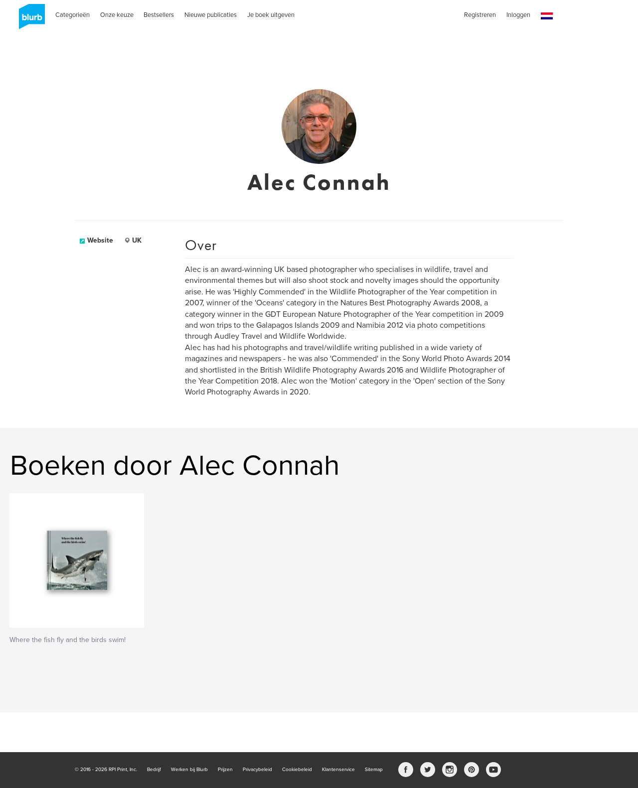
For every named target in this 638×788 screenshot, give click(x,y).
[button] (547, 16)
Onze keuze (117, 15)
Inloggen (518, 15)
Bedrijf (154, 770)
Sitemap (374, 770)
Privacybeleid (257, 770)
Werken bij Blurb (189, 770)
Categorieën (72, 15)
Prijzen (225, 770)
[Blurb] (29, 20)
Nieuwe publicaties (210, 15)
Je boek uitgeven (271, 15)
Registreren (480, 15)
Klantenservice (338, 770)
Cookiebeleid (297, 770)
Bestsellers (159, 15)
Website (100, 240)
